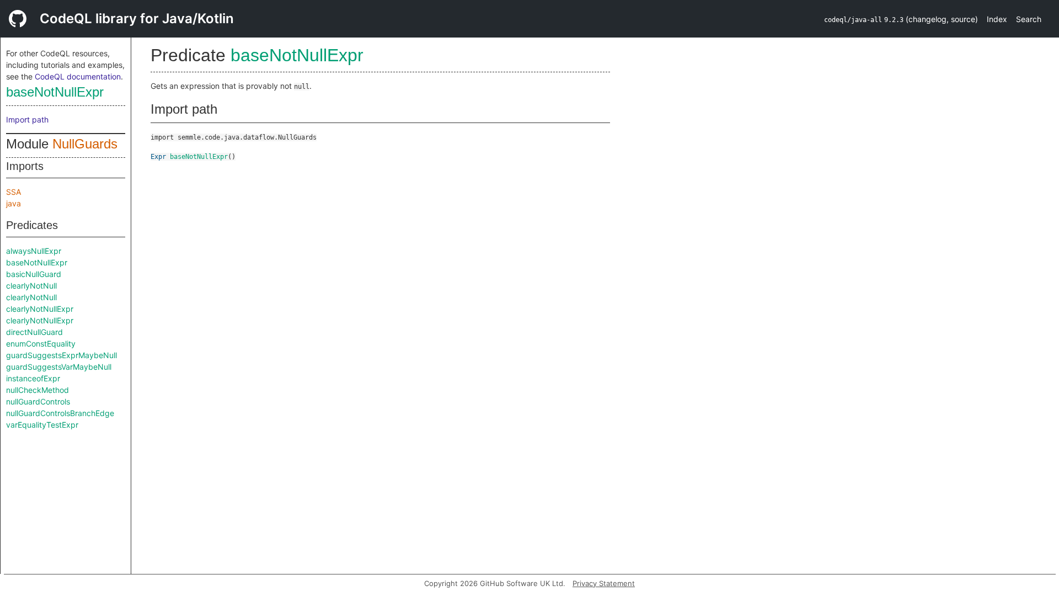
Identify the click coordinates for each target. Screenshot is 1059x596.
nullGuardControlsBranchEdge (60, 413)
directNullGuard (34, 332)
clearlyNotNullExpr (39, 308)
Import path (27, 119)
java (13, 203)
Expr (158, 157)
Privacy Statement (604, 583)
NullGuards (84, 143)
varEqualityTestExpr (42, 424)
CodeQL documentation (78, 76)
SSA (13, 191)
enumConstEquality (41, 343)
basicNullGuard (33, 274)
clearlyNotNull (31, 285)
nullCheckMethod (37, 390)
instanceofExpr (33, 378)
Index (997, 19)
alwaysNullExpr (33, 251)
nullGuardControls (38, 401)
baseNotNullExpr (55, 91)
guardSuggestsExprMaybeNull (61, 355)
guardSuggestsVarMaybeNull (58, 366)
